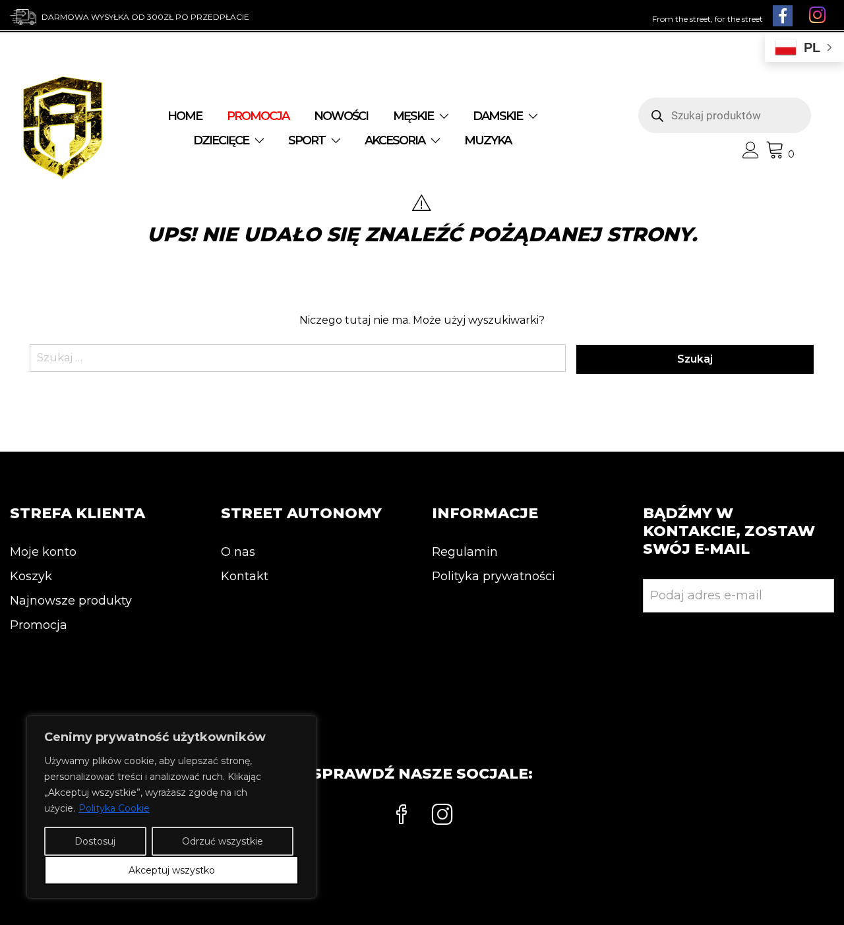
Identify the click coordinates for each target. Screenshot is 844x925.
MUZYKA (487, 140)
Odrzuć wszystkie (222, 841)
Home (184, 116)
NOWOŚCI (341, 116)
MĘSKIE (413, 116)
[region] (171, 807)
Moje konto (43, 552)
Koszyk (31, 576)
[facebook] (401, 816)
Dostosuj (95, 841)
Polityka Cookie (114, 808)
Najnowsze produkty (71, 600)
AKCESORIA (395, 140)
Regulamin (465, 552)
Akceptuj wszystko (172, 870)
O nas (238, 552)
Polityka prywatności (493, 576)
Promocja (38, 625)
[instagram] (442, 816)
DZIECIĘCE (221, 140)
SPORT (306, 140)
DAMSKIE (497, 116)
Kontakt (244, 576)
